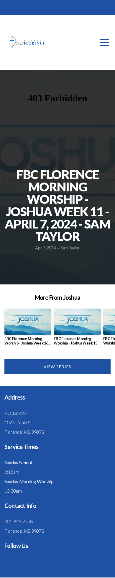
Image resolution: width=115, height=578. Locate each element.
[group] (27, 329)
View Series (57, 367)
